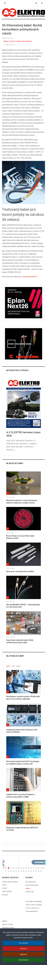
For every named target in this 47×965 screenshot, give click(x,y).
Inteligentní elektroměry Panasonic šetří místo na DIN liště (21, 731)
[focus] (23, 12)
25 (23, 871)
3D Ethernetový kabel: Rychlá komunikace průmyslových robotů (22, 29)
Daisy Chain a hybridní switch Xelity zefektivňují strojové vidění (19, 641)
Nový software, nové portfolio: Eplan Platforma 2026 (20, 537)
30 (36, 871)
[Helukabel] (23, 343)
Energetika (30, 892)
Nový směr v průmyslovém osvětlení (20, 571)
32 (41, 871)
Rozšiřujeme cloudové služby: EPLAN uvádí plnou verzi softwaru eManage (23, 697)
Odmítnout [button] (23, 948)
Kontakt (5, 895)
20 (11, 871)
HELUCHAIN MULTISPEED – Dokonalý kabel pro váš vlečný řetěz (23, 605)
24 (21, 871)
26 (26, 871)
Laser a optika (7, 924)
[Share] (36, 3)
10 (26, 868)
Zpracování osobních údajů (10, 883)
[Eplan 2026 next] (23, 302)
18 (6, 871)
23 (18, 871)
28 (31, 871)
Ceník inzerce (7, 891)
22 (16, 871)
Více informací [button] (23, 960)
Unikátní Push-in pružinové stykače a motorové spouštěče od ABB (20, 795)
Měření (4, 921)
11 (28, 868)
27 (28, 871)
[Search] (42, 3)
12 (31, 868)
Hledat (4, 888)
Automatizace (31, 882)
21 (13, 871)
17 (43, 868)
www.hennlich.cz (30, 276)
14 (36, 868)
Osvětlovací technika (34, 905)
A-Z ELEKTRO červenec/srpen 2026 (23, 434)
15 (38, 868)
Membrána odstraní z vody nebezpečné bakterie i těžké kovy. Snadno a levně (21, 501)
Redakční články (8, 928)
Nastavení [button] (23, 954)
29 (33, 871)
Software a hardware (34, 902)
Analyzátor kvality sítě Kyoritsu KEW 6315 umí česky (22, 828)
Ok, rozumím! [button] (23, 943)
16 (41, 868)
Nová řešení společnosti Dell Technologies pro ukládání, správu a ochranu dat (22, 762)
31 (38, 871)
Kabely (28, 888)
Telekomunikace (32, 911)
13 (33, 868)
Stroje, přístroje (32, 908)
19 (8, 871)
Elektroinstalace (32, 885)
